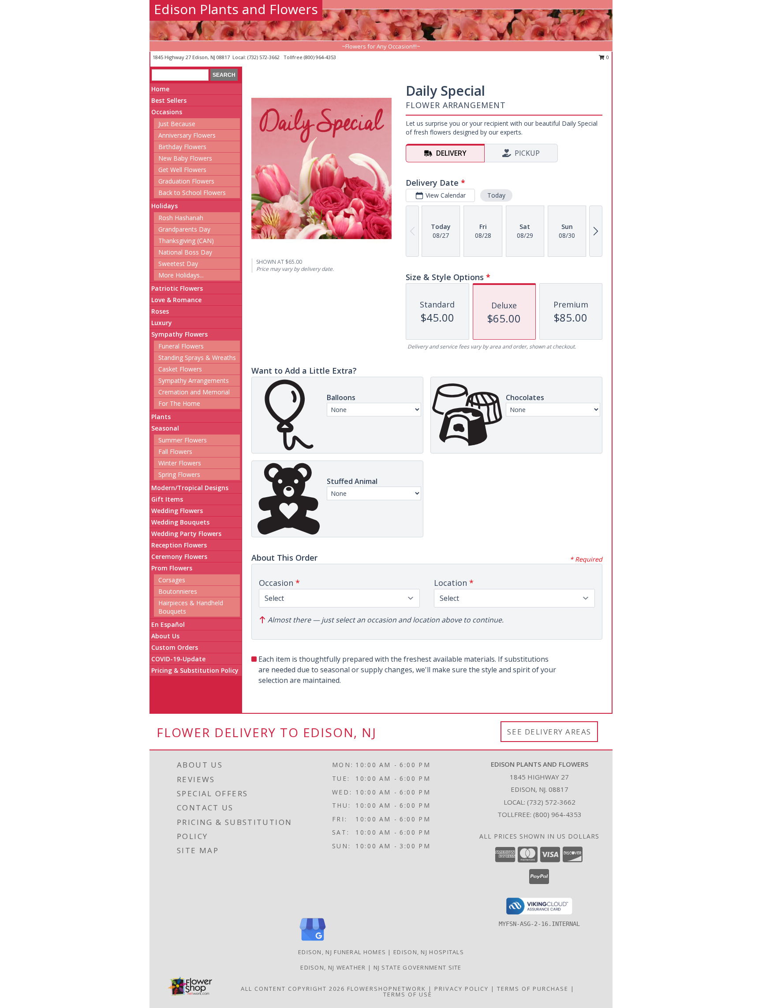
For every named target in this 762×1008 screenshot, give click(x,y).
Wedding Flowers (177, 510)
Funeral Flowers (181, 346)
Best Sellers (169, 100)
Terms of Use (407, 994)
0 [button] (607, 57)
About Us (165, 636)
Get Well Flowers (182, 169)
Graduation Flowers (186, 181)
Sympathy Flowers (179, 334)
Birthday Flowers (182, 146)
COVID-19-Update (178, 659)
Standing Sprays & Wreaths (197, 357)
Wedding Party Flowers (186, 533)
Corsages (171, 580)
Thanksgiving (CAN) (186, 240)
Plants (161, 416)
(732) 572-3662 (264, 57)
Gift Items (167, 499)
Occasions (166, 112)
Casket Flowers (180, 369)
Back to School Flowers (192, 192)
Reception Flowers (179, 545)
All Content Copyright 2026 (293, 989)
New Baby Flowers (185, 158)
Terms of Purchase (532, 989)
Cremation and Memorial (194, 392)
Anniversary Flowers (187, 135)
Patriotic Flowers (177, 288)
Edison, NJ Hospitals (428, 952)
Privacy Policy (461, 989)
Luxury (161, 323)
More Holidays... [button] (181, 275)
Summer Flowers (182, 440)
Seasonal (165, 428)
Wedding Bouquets (180, 522)
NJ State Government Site (418, 967)
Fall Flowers (175, 451)
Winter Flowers (179, 463)
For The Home (179, 403)
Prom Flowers (171, 568)
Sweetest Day (178, 263)
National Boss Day (185, 252)
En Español (168, 624)
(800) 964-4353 (320, 57)
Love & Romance (176, 300)
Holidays (164, 206)
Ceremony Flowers (179, 556)
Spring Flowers (179, 474)
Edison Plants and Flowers (236, 9)
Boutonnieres (177, 591)
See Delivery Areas (549, 732)
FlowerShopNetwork (386, 989)
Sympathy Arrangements (193, 380)
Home (160, 89)
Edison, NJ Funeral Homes (342, 952)
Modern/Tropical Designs (189, 487)
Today (496, 195)
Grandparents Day (184, 229)
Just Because (176, 124)
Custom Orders (174, 647)
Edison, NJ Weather (333, 967)
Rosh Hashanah (180, 218)
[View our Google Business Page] (313, 941)
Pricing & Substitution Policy (195, 670)
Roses (160, 311)
